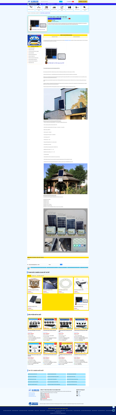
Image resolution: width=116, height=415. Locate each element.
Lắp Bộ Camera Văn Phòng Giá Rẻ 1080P (80, 330)
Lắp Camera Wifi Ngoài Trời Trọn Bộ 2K (34, 330)
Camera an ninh (36, 410)
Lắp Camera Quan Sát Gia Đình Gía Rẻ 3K (50, 354)
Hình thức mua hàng (32, 392)
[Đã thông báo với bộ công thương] (33, 404)
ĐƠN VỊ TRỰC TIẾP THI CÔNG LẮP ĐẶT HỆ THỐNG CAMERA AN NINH (58, 408)
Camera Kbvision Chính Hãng (23, 410)
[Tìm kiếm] (60, 1)
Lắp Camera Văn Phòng (69, 410)
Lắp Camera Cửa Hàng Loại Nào (60, 410)
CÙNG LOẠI (29, 275)
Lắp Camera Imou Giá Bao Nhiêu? (32, 376)
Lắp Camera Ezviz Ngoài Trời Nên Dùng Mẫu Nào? (53, 384)
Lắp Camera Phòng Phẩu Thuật (33, 54)
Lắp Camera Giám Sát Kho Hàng (71, 376)
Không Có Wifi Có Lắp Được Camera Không (72, 379)
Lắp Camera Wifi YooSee (101, 410)
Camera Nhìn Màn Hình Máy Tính (33, 59)
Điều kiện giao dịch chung (32, 396)
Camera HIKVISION (31, 410)
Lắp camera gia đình (42, 410)
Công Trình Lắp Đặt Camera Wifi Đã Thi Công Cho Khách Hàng (38, 267)
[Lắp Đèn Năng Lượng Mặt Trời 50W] (37, 23)
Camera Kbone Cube (31, 62)
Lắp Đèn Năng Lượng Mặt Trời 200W (32, 306)
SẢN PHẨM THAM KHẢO (40, 275)
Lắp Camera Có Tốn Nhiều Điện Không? (72, 381)
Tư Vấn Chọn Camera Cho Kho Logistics (34, 51)
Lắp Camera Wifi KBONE (109, 410)
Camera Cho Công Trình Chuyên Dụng (33, 57)
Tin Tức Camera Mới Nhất (36, 370)
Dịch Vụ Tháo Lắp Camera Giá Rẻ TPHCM (52, 381)
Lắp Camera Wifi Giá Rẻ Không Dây (86, 410)
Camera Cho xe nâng (31, 49)
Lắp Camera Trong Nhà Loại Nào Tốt (32, 384)
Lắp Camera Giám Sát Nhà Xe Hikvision (49, 330)
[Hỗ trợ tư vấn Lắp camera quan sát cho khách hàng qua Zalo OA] (113, 407)
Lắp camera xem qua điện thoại (50, 410)
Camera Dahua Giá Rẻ (15, 410)
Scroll (114, 410)
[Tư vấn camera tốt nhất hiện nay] (88, 8)
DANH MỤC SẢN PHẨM (33, 4)
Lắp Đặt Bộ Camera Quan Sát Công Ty (80, 354)
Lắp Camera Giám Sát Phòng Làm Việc (72, 384)
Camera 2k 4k (34, 275)
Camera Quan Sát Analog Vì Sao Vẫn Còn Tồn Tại (73, 267)
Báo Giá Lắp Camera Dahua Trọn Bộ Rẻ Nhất (52, 267)
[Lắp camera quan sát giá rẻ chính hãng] (40, 4)
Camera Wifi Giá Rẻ (94, 410)
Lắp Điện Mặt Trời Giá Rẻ (68, 40)
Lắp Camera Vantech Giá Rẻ (7, 410)
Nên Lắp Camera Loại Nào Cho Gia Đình (33, 381)
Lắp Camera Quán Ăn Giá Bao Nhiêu (52, 379)
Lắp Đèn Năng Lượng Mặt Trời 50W (78, 306)
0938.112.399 (82, 1)
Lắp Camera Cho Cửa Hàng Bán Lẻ (62, 267)
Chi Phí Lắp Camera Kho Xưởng (32, 379)
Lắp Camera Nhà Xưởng (76, 410)
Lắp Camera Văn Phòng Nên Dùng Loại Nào (52, 376)
